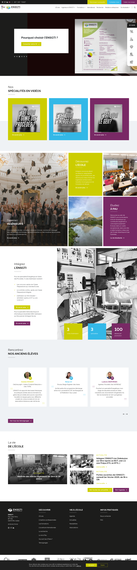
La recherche (43, 531)
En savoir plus (17, 135)
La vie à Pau (43, 535)
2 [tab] (16, 56)
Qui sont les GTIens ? (45, 539)
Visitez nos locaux (129, 2)
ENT (19, 2)
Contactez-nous (114, 2)
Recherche (100, 7)
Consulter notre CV (30, 44)
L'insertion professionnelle (47, 520)
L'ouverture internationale (47, 527)
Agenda (72, 516)
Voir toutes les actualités (98, 490)
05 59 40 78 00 (13, 524)
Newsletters (73, 524)
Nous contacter (105, 516)
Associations (74, 527)
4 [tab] (21, 56)
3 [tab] (19, 56)
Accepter (91, 565)
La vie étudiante (116, 238)
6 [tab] (26, 56)
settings (78, 566)
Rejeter (103, 565)
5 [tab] (24, 56)
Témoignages (43, 543)
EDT (15, 2)
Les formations (44, 524)
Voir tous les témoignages (19, 421)
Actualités (73, 520)
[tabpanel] (68, 44)
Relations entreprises (112, 7)
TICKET (23, 2)
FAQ (101, 520)
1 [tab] (14, 56)
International (91, 7)
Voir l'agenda (120, 490)
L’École (57, 7)
